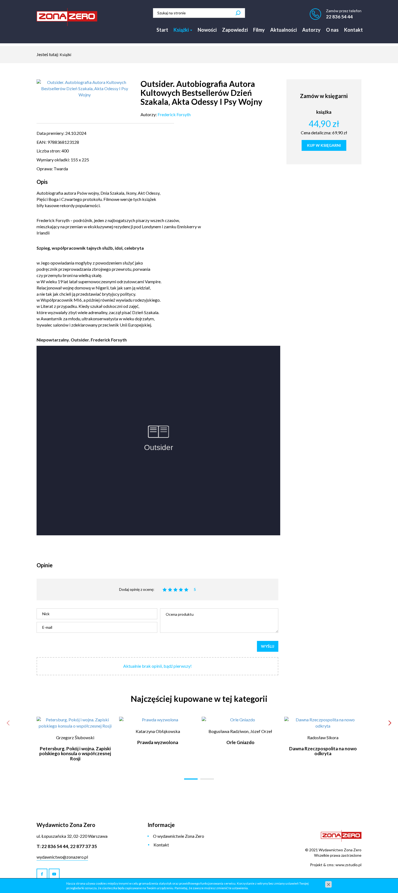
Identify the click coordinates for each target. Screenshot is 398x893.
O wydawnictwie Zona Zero (178, 836)
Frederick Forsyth (174, 114)
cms (330, 864)
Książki (182, 30)
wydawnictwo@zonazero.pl (62, 856)
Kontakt (353, 30)
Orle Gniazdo (240, 742)
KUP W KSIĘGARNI (324, 145)
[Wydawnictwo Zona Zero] (67, 17)
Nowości (207, 30)
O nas (332, 30)
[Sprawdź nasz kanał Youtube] (54, 874)
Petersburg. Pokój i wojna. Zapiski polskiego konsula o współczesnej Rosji (75, 753)
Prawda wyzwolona (157, 742)
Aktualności (283, 30)
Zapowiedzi (235, 30)
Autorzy (311, 30)
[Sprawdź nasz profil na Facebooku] (42, 874)
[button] (191, 779)
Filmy (259, 30)
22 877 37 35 (83, 846)
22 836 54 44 (339, 16)
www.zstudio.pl (348, 864)
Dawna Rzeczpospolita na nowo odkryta (323, 751)
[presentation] (8, 723)
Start (162, 30)
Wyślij (267, 646)
